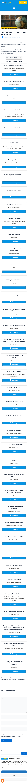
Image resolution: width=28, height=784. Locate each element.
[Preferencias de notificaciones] (2, 781)
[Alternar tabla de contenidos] (19, 58)
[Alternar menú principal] (14, 8)
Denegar (14, 775)
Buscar (2, 750)
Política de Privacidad (13, 782)
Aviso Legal (20, 782)
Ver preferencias (14, 779)
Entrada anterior (5, 685)
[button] (26, 758)
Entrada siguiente (22, 685)
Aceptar (14, 771)
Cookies (7, 782)
